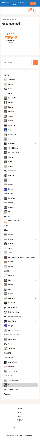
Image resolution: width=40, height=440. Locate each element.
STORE (20, 412)
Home (4, 19)
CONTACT (20, 420)
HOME (20, 408)
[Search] (35, 62)
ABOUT (20, 416)
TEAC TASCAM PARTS (26, 435)
